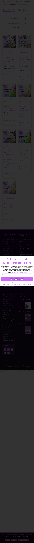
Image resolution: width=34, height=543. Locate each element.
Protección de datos (22, 272)
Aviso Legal (13, 272)
